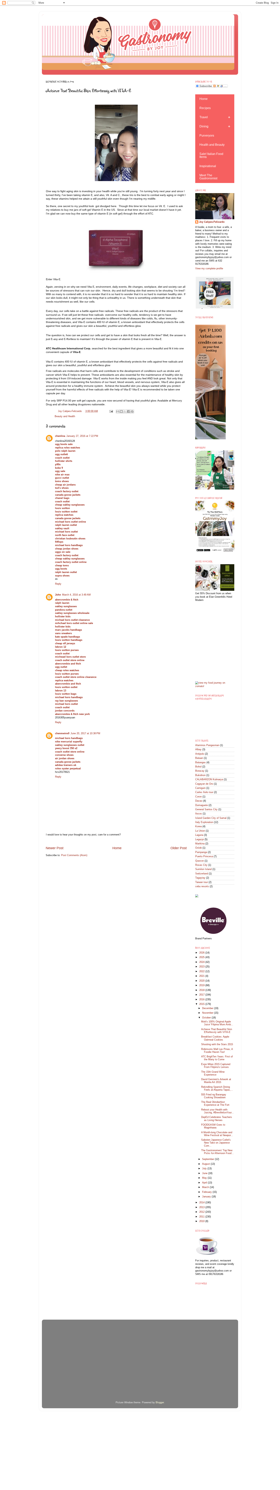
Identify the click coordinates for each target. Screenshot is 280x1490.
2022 (202, 971)
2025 (202, 957)
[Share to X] (125, 411)
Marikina (200, 843)
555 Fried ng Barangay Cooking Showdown (213, 1096)
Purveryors (206, 135)
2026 (202, 952)
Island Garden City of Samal (210, 818)
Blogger (160, 1402)
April (205, 1182)
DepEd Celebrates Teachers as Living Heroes (216, 1118)
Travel (203, 117)
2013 (202, 1207)
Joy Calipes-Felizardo (212, 222)
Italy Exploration (204, 822)
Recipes (205, 108)
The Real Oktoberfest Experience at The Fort (215, 1103)
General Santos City (206, 809)
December (208, 1008)
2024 (202, 962)
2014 (202, 1202)
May (205, 1178)
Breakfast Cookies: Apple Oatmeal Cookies (215, 1038)
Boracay (199, 771)
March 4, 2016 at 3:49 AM (76, 594)
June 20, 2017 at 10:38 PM (85, 733)
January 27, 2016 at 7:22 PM (82, 436)
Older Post (178, 848)
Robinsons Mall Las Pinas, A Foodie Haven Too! (217, 1050)
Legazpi (199, 839)
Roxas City (201, 865)
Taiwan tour (201, 882)
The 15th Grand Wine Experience (213, 1073)
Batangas (200, 762)
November (208, 1013)
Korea (198, 826)
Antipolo (199, 754)
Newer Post (54, 848)
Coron (198, 796)
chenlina (60, 436)
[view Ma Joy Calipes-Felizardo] (214, 686)
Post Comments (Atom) (74, 855)
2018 (202, 990)
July (204, 1168)
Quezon (199, 861)
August (206, 1164)
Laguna (199, 835)
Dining (203, 126)
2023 (202, 966)
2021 (202, 976)
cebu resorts (202, 886)
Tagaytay (200, 878)
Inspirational (207, 166)
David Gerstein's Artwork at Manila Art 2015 (216, 1081)
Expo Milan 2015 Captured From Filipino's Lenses (215, 1065)
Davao (198, 801)
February (207, 1192)
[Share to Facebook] (128, 411)
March (206, 1187)
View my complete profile (209, 268)
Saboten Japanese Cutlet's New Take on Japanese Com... (216, 1143)
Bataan (199, 758)
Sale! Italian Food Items (211, 155)
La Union (200, 831)
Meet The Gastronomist (208, 177)
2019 (202, 985)
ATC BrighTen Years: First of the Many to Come (217, 1058)
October (207, 1017)
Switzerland (201, 873)
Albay (198, 749)
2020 (202, 980)
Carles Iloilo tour (204, 792)
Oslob (198, 848)
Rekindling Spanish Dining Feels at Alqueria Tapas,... (217, 1088)
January (207, 1196)
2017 (202, 994)
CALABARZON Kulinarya (209, 779)
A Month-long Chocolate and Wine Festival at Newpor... (217, 1134)
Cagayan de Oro (204, 784)
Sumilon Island (203, 869)
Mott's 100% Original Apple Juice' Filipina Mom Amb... (217, 1023)
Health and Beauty (212, 144)
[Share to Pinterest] (132, 411)
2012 (202, 1212)
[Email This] (118, 411)
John (58, 594)
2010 (202, 1221)
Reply (58, 584)
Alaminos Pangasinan (207, 745)
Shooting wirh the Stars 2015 (217, 1044)
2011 (202, 1216)
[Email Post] (111, 411)
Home (117, 848)
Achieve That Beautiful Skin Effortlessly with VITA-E (216, 1031)
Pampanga (201, 852)
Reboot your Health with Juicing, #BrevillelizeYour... (217, 1111)
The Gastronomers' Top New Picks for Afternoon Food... (217, 1152)
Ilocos (198, 813)
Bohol (198, 766)
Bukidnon (200, 775)
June (205, 1173)
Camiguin (200, 788)
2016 (202, 999)
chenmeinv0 (62, 733)
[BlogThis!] (121, 411)
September (208, 1159)
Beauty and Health (65, 416)
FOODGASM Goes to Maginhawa (213, 1126)
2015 (202, 1004)
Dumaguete (201, 805)
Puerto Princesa (204, 856)
